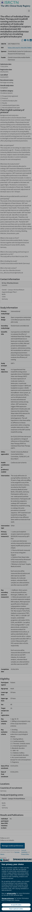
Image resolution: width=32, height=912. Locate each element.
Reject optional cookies (16, 909)
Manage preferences (8, 898)
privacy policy (11, 893)
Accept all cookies (16, 905)
